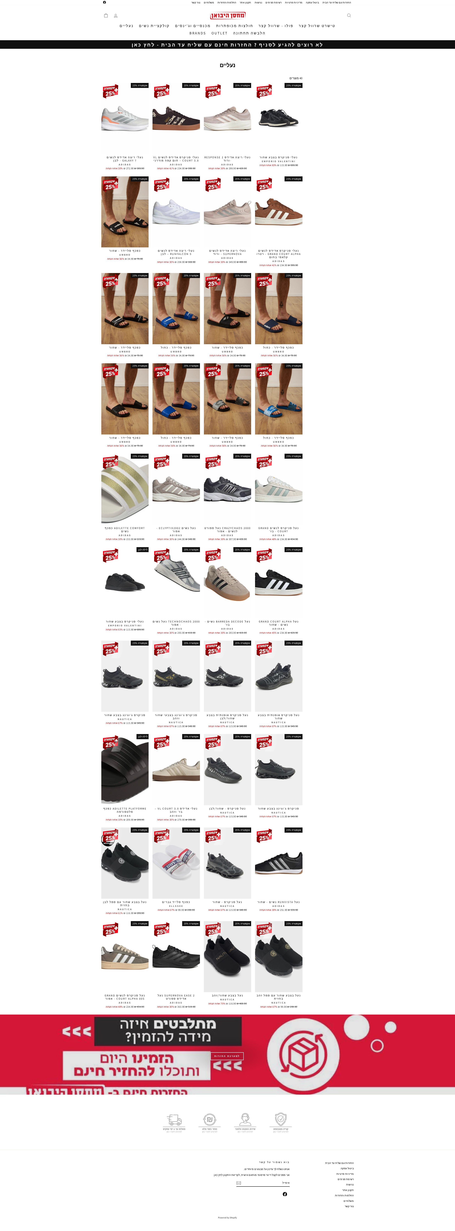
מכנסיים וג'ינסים (193, 25)
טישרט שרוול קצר (317, 25)
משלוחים (209, 2)
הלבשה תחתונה (249, 33)
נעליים (127, 25)
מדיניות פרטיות (293, 2)
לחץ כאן (218, 1175)
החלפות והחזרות (227, 2)
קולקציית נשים (154, 25)
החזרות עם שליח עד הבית (337, 2)
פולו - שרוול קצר (276, 25)
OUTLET (220, 33)
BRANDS (197, 33)
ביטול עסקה (312, 2)
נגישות (258, 2)
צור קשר (195, 2)
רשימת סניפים (274, 2)
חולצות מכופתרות (234, 25)
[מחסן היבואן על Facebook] (285, 1194)
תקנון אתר (245, 2)
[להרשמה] (238, 1183)
